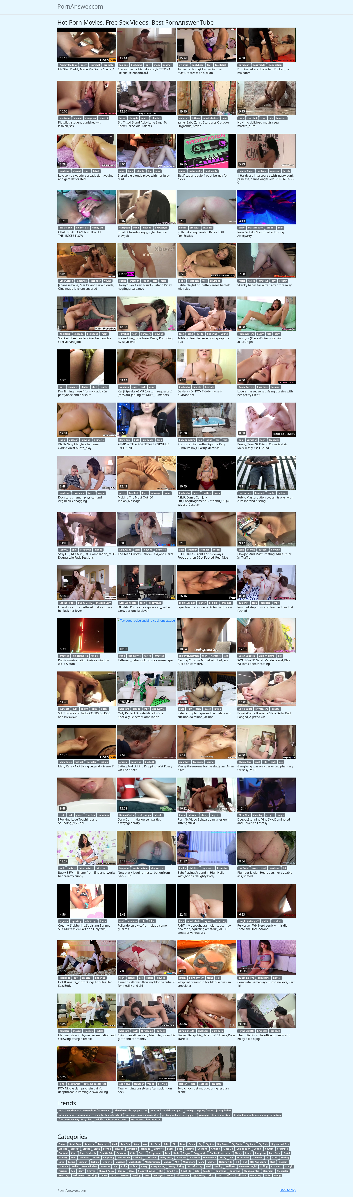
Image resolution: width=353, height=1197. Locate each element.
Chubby (215, 1148)
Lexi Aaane (125, 549)
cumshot (95, 65)
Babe (166, 1144)
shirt (94, 387)
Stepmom (268, 1171)
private (275, 708)
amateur (183, 118)
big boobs (136, 65)
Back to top (288, 1190)
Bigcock (75, 1148)
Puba (124, 1166)
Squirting (235, 1171)
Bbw (182, 1144)
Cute (132, 1153)
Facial (287, 1153)
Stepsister (282, 1171)
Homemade (209, 1157)
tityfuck (209, 387)
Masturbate (135, 1162)
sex (271, 118)
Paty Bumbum (187, 440)
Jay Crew (243, 868)
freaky (94, 655)
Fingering (108, 1157)
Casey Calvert (246, 387)
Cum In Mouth (88, 1153)
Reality (218, 1166)
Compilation (243, 1148)
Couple (257, 1148)
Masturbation (152, 1162)
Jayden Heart (259, 868)
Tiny (211, 1175)
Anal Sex (125, 1144)
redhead (205, 549)
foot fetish (221, 65)
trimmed (226, 602)
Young (277, 1175)
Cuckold (63, 1153)
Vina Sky (257, 815)
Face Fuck (274, 1153)
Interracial (243, 1157)
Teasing (136, 1175)
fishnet (79, 762)
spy (274, 280)
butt (148, 65)
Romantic (276, 1166)
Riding (264, 1166)
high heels (207, 868)
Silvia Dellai (245, 708)
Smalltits (186, 1171)
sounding (103, 815)
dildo (242, 227)
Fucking (137, 1157)
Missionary (189, 1162)
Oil (237, 1162)
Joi (267, 1157)
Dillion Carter (126, 815)
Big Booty (237, 1144)
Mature (167, 1162)
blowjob (133, 118)
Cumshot (121, 1153)
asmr (152, 387)
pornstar (275, 171)
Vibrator (242, 1175)
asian (164, 280)
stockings (65, 118)
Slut (161, 1171)
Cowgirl (269, 1148)
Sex (73, 1171)
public (271, 493)
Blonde (107, 1148)
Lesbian (83, 1162)
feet (209, 65)
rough (280, 815)
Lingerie (107, 1162)
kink (159, 440)
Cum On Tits (106, 1153)
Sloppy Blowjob (146, 1171)
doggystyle (259, 65)
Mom (201, 1162)
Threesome (183, 1175)
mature (72, 868)
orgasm (123, 762)
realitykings (144, 815)
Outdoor (63, 1166)
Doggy (186, 1153)
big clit (270, 227)
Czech (142, 1153)
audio (182, 171)
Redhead (231, 1166)
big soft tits (82, 227)
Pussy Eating (158, 1166)
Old (245, 1162)
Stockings (64, 1175)
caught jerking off (248, 921)
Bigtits (86, 1148)
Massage (120, 1162)
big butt (149, 762)
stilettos (193, 868)
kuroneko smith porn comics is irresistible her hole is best (90, 1115)
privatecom (261, 708)
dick (143, 387)
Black (97, 1148)
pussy (260, 333)
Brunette (159, 1148)
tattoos (196, 118)
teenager (96, 280)
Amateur (89, 1144)
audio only (211, 171)
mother (167, 65)
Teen (146, 1175)
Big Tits (63, 1148)
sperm (84, 708)
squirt (145, 280)
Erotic (248, 1153)
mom (157, 65)
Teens (170, 1175)
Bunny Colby (85, 602)
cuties (100, 1030)
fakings (123, 65)
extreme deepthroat (95, 1083)
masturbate (245, 493)
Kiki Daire (65, 333)
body (145, 493)
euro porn (217, 1030)
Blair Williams (266, 655)
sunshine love (246, 977)
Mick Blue (244, 815)
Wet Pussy (256, 1175)
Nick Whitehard (128, 602)
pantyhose (197, 65)
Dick (167, 1153)
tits (269, 333)
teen (130, 171)
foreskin (90, 815)
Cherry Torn (245, 762)
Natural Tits (225, 1162)
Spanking (221, 1171)
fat (284, 868)
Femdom (84, 1157)
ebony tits (97, 227)
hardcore (281, 118)
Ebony (238, 1153)
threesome (79, 493)
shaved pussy (103, 602)
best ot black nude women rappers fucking (257, 1115)
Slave (132, 1171)
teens (91, 493)
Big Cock (250, 1144)
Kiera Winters (246, 333)
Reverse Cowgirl (248, 1166)
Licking (95, 1162)
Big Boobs (222, 1144)
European (260, 1153)
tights (104, 387)
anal (241, 440)
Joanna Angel (246, 171)
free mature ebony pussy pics (75, 1119)
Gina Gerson (66, 280)
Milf (177, 1162)
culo (143, 921)
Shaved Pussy (106, 1171)
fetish (96, 171)
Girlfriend (151, 1157)
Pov (115, 1166)
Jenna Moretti (246, 1030)
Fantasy (63, 1157)
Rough (289, 1166)
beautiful (222, 868)
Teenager (158, 1175)
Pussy (144, 1166)
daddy (84, 387)
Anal (114, 1144)
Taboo (103, 1175)
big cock (259, 493)
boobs (182, 868)
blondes (156, 118)
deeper (270, 815)
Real (208, 1166)
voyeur (283, 280)
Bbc (175, 1144)
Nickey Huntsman (189, 655)
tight (210, 977)
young (107, 280)
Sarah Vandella (247, 655)
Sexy (81, 1171)
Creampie (282, 1148)
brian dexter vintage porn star (130, 1110)
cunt (86, 171)
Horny (223, 1157)
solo (224, 118)
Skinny (121, 1171)
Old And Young (258, 1162)
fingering (212, 333)
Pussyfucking (195, 1166)
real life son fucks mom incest (111, 1119)
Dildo (176, 1153)
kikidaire (78, 333)
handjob (133, 493)
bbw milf (101, 868)
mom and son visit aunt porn (166, 1110)
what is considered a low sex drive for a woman (84, 1110)
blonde (140, 171)
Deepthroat (155, 1153)
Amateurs (103, 1144)
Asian (136, 1144)
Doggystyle (200, 1153)
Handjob (181, 1157)
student (103, 118)
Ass (145, 1144)
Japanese (257, 1157)
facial (122, 118)
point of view (196, 977)
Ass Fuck (155, 1144)
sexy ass (207, 227)
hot (150, 171)
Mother (211, 1162)
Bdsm (192, 1144)
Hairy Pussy (166, 1157)
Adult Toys (75, 1144)
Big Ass (210, 1144)
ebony (204, 815)
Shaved (91, 1171)
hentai (276, 977)
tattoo (251, 280)
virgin (101, 493)
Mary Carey (66, 762)
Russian (63, 1171)
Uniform (229, 1175)
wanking (124, 387)
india (167, 493)
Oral (272, 1162)
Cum (73, 1153)
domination (275, 65)
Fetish (96, 1157)
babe (136, 227)
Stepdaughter (251, 1171)
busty (84, 65)
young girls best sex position (215, 1115)
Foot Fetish (124, 1157)
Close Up (228, 1148)
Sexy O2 (64, 549)
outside (283, 493)
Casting (189, 1148)
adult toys (90, 921)
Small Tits (172, 1171)
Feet (73, 1157)
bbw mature (86, 868)
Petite (75, 1166)
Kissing (285, 1157)
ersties (182, 227)
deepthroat (74, 1083)
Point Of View (89, 1166)
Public (133, 1166)
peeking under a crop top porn (178, 1115)
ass (217, 440)
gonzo (144, 118)
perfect (161, 1030)
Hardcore (195, 1157)
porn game (264, 977)
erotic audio (195, 171)
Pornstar (105, 1166)
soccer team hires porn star (146, 1119)
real (225, 440)
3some (62, 1144)
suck (135, 1030)
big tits (197, 387)
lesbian (78, 118)
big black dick (80, 655)
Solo (197, 1171)
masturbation (210, 118)
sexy (157, 171)
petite (122, 280)
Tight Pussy (198, 1175)
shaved (77, 171)
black (182, 815)
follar (152, 921)
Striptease (78, 1175)
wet (204, 280)
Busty (170, 1148)
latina (209, 440)
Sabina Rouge (67, 602)
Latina (71, 1162)
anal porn (203, 1030)
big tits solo (66, 227)
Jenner (202, 602)
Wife (267, 1175)
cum (263, 118)
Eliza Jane (262, 387)
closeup (88, 1030)
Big (200, 1144)
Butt (179, 1148)
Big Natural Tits (280, 1144)
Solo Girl (207, 1171)
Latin (62, 1162)
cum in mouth (187, 1030)
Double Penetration (220, 1153)
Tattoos (125, 1175)
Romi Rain (125, 440)
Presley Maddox (68, 65)
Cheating (202, 1148)
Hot (232, 1157)
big (200, 440)
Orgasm (283, 1162)
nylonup (183, 65)
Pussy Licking (176, 1166)
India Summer (187, 602)
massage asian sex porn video (142, 1115)
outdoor (73, 440)
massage (156, 493)
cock (134, 387)
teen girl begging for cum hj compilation (208, 1110)
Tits (219, 1175)
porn (241, 118)
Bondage (145, 1148)
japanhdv (81, 280)
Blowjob (119, 1148)
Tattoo (113, 1175)
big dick (213, 602)
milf (280, 227)
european (244, 65)
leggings (124, 868)
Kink (274, 1157)
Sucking (92, 1175)
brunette (108, 65)
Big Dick (263, 1144)
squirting (215, 280)
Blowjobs (132, 1148)
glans (79, 815)
